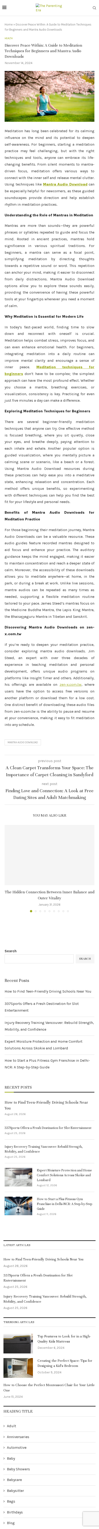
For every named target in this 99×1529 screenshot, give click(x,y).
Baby (11, 1458)
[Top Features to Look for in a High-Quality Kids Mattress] (18, 1343)
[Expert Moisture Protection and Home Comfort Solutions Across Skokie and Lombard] (18, 1177)
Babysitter (15, 1490)
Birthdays (15, 1512)
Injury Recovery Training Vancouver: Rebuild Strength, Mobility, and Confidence (44, 1149)
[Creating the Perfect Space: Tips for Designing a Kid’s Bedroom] (18, 1368)
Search (11, 951)
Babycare (14, 1480)
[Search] (94, 8)
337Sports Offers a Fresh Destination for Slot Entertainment (48, 1128)
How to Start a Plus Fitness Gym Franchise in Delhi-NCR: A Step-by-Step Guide (64, 1204)
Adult (11, 1426)
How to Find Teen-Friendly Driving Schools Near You (48, 991)
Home (9, 24)
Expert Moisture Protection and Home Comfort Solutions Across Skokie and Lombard (64, 1175)
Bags (11, 1501)
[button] (8, 868)
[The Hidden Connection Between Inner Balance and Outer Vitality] (49, 855)
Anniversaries (18, 1437)
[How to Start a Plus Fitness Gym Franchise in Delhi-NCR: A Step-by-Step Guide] (18, 1206)
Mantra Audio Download (23, 742)
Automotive (16, 1447)
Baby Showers (18, 1469)
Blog (11, 1523)
